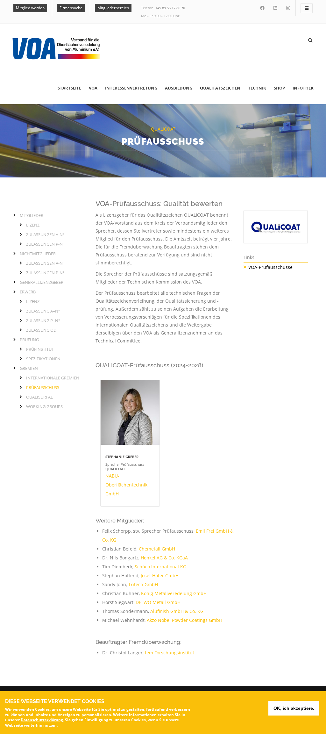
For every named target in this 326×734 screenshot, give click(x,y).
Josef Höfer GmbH (160, 575)
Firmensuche (71, 8)
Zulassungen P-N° (45, 244)
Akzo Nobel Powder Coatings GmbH (184, 620)
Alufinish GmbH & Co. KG (176, 611)
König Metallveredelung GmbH (174, 593)
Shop (279, 88)
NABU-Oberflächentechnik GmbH (126, 485)
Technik (257, 88)
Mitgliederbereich (113, 8)
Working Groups (44, 406)
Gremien (29, 368)
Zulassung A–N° (43, 311)
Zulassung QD (41, 330)
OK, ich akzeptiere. (293, 708)
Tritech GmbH (143, 584)
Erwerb (28, 292)
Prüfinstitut (40, 349)
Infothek (303, 88)
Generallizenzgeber (41, 282)
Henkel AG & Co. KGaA (164, 558)
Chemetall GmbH (157, 549)
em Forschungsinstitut (170, 653)
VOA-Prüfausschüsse (270, 267)
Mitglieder (31, 215)
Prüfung (29, 339)
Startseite (69, 88)
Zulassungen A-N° (45, 234)
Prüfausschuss (42, 387)
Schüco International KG (160, 567)
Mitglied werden (30, 8)
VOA (93, 88)
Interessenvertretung (131, 88)
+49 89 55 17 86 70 (170, 7)
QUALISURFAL (39, 397)
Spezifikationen (43, 359)
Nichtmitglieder (38, 253)
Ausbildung (178, 88)
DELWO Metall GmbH (158, 602)
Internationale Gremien (52, 378)
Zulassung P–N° (43, 320)
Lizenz (32, 225)
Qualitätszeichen (220, 88)
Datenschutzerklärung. (42, 720)
